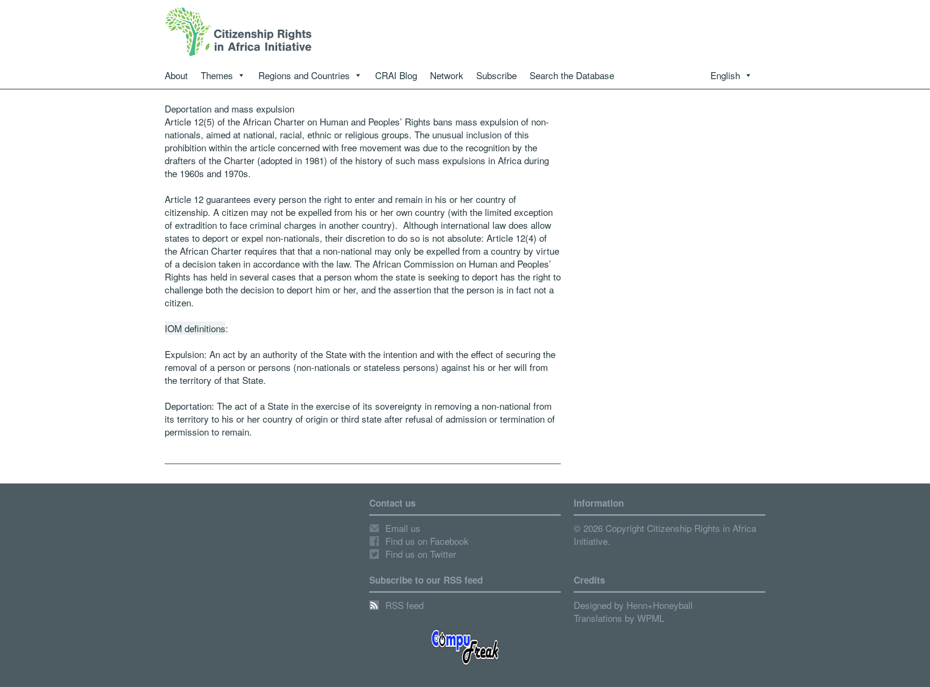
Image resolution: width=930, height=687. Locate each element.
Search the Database (572, 75)
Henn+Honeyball (659, 605)
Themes (217, 75)
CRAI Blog (396, 75)
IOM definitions (195, 328)
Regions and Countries (304, 75)
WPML (650, 618)
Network (446, 75)
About (176, 75)
